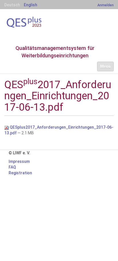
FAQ (12, 167)
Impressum (19, 161)
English (30, 5)
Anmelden (105, 5)
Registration (20, 173)
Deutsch (12, 5)
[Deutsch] (33, 22)
